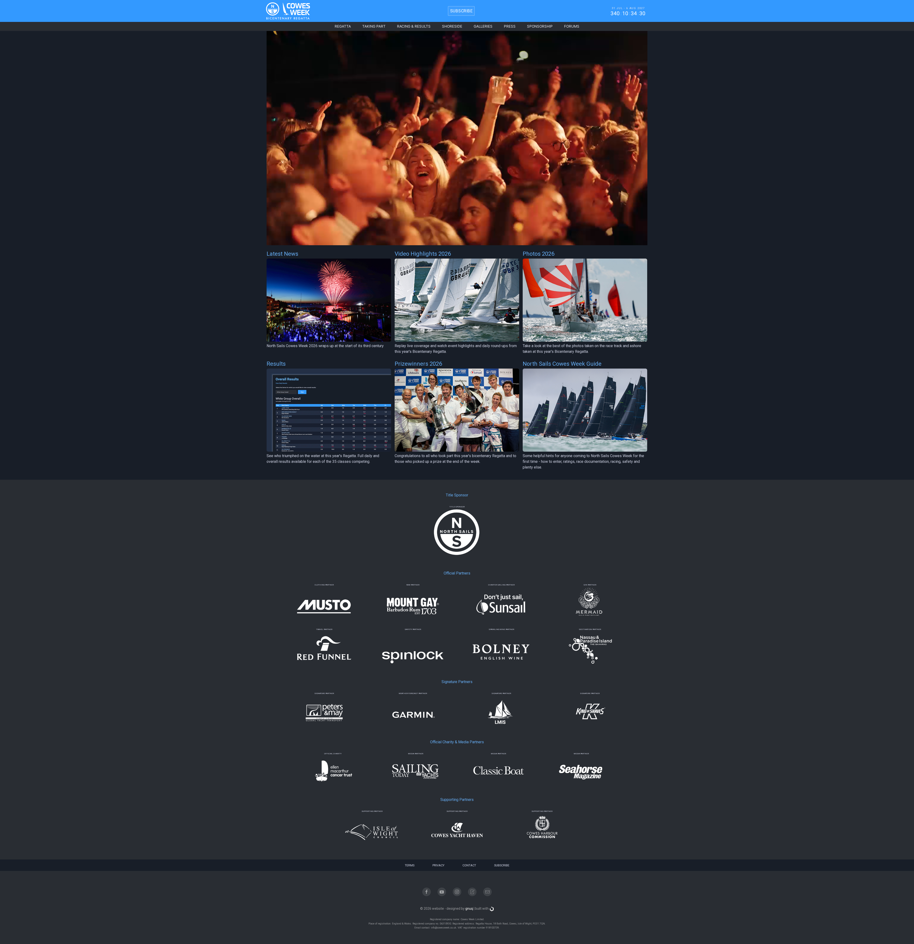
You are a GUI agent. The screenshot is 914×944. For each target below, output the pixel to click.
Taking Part (374, 26)
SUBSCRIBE (461, 11)
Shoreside (452, 26)
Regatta (343, 26)
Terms (409, 865)
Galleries (483, 26)
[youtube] (441, 892)
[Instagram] (457, 892)
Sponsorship (540, 26)
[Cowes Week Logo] (284, 11)
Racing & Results (414, 26)
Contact (469, 865)
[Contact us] (487, 892)
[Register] (472, 892)
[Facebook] (426, 892)
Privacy (438, 865)
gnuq (469, 908)
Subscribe (501, 865)
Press (510, 26)
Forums (571, 26)
